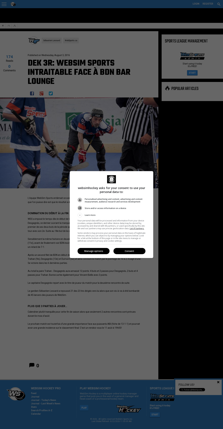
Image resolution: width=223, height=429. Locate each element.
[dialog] (111, 214)
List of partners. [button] (137, 228)
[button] (111, 215)
